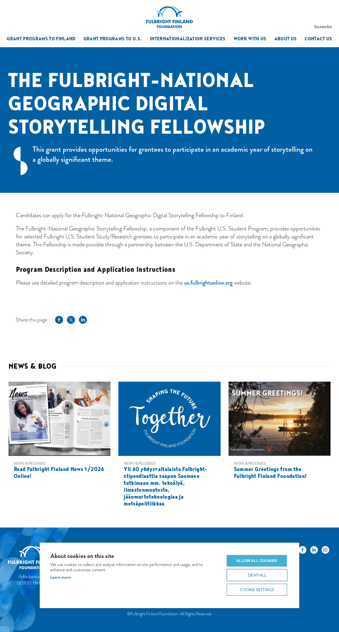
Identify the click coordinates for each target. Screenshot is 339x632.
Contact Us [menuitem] (318, 38)
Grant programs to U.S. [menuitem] (112, 38)
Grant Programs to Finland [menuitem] (41, 38)
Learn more (60, 577)
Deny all (257, 575)
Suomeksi (323, 26)
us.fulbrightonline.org (208, 282)
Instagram (325, 551)
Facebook (59, 320)
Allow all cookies (256, 561)
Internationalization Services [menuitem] (188, 38)
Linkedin (83, 320)
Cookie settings (257, 590)
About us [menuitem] (285, 38)
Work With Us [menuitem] (250, 38)
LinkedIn (314, 551)
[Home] (35, 558)
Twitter (71, 320)
